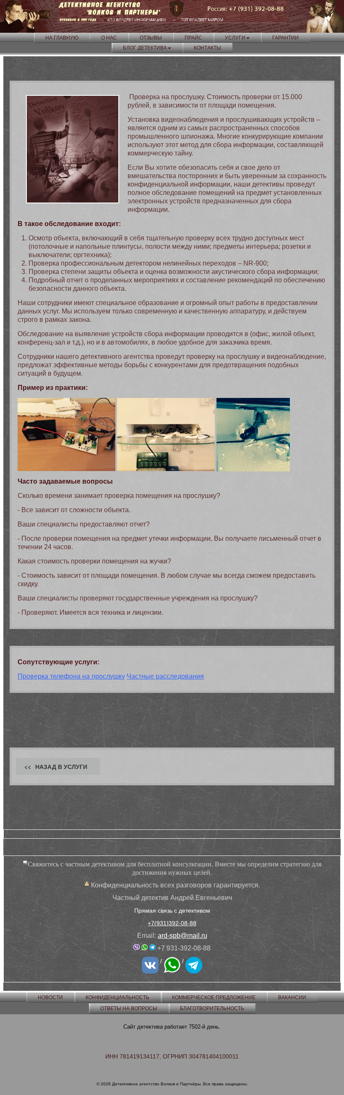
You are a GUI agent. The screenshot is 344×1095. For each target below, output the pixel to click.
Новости (50, 997)
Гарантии (285, 38)
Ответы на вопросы (128, 1008)
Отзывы (151, 38)
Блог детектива (145, 48)
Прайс (193, 38)
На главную (61, 38)
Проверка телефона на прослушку (71, 676)
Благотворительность (212, 1008)
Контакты (207, 48)
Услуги (235, 38)
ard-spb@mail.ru (182, 935)
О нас (109, 38)
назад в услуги (61, 766)
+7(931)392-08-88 (172, 923)
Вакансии (292, 997)
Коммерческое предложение (213, 997)
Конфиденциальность (117, 997)
